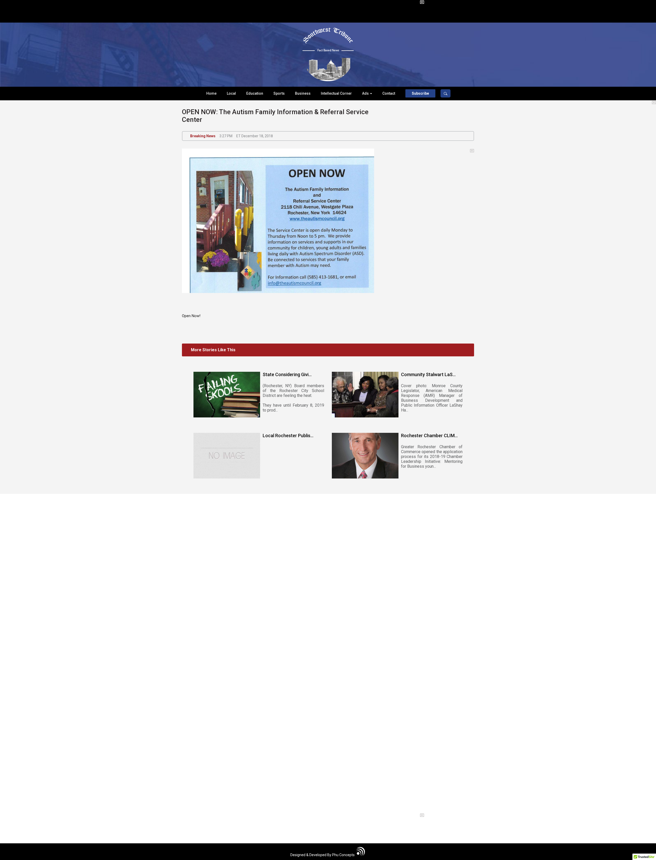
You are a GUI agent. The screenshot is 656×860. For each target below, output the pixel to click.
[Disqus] (328, 578)
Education (254, 93)
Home (211, 93)
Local (231, 93)
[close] (422, 2)
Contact (388, 93)
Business (303, 93)
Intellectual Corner (336, 93)
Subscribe (420, 93)
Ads (366, 93)
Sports (279, 93)
